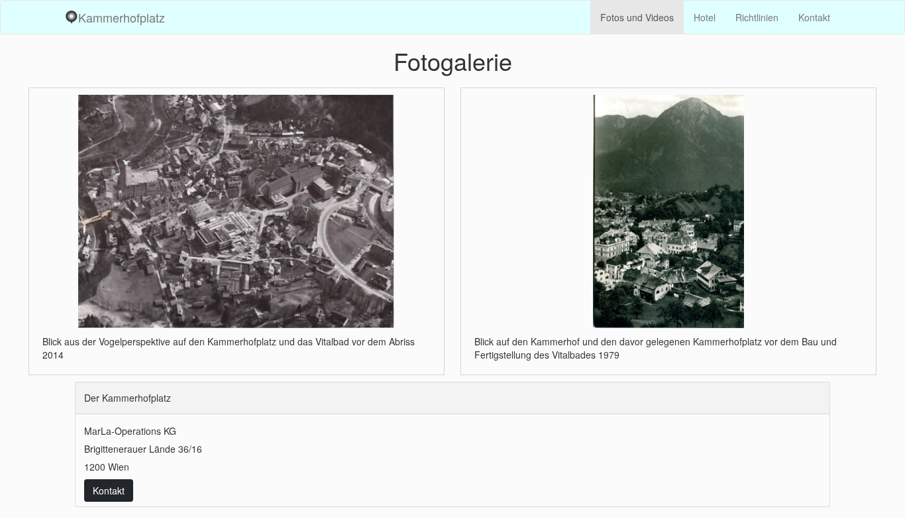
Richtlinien (756, 17)
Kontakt (814, 17)
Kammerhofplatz (121, 17)
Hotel (705, 17)
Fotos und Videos (637, 17)
